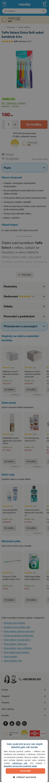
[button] (24, 777)
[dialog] (24, 761)
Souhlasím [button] (25, 771)
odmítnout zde (19, 763)
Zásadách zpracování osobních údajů (20, 766)
